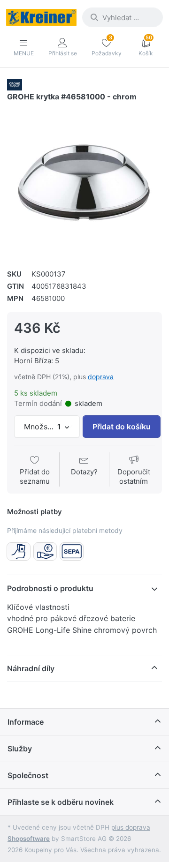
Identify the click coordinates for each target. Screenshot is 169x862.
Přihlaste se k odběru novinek (61, 802)
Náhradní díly (30, 668)
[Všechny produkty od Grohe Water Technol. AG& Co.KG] (14, 84)
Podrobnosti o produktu (50, 588)
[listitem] (84, 181)
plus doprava (130, 827)
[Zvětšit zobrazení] (84, 181)
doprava (101, 377)
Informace (26, 722)
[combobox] (122, 17)
